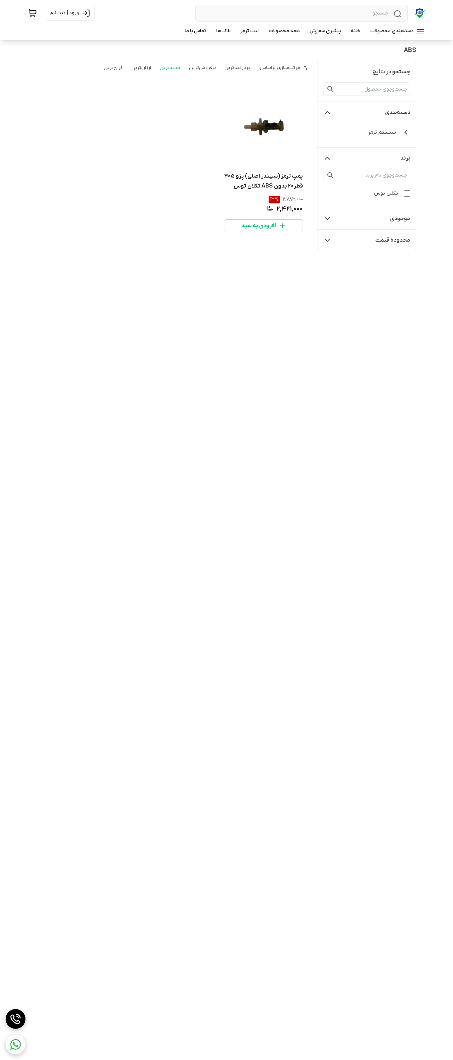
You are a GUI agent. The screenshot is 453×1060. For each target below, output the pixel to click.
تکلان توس (386, 193)
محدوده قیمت (392, 240)
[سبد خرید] (32, 13)
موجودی (400, 218)
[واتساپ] (15, 1044)
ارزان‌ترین (141, 67)
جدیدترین (170, 67)
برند (405, 158)
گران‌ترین (113, 67)
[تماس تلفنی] (15, 1019)
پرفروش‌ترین (202, 67)
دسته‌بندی (397, 112)
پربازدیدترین (237, 67)
